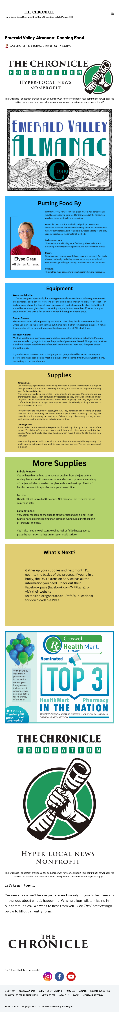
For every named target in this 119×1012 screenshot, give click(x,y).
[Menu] (112, 13)
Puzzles (70, 991)
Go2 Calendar (27, 991)
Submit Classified (100, 991)
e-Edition (10, 991)
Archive (66, 46)
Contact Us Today (93, 995)
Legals (82, 991)
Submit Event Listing (50, 991)
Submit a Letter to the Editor (21, 995)
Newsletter (48, 995)
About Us (64, 995)
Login (76, 995)
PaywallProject (65, 1006)
